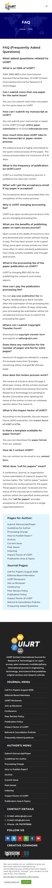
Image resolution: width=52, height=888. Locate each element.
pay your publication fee (25, 296)
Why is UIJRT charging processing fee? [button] (24, 206)
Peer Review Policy (17, 591)
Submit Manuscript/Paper (21, 524)
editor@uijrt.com (38, 128)
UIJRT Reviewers (16, 579)
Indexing (12, 551)
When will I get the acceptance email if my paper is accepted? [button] (26, 187)
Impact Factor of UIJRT (19, 555)
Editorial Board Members (21, 575)
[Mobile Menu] (46, 6)
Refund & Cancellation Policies (23, 602)
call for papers (21, 499)
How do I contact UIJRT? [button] (18, 450)
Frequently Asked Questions (22, 606)
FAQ (30, 29)
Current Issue (14, 543)
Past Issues (13, 547)
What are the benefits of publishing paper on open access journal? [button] (25, 226)
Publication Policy (17, 594)
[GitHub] (26, 838)
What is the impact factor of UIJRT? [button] (25, 410)
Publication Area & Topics (21, 558)
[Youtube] (38, 838)
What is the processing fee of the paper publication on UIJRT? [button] (23, 265)
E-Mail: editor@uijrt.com (19, 816)
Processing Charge (17, 532)
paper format (39, 440)
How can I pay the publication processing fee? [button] (21, 288)
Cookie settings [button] (11, 882)
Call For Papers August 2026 (22, 571)
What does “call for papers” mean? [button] (24, 466)
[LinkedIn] (14, 838)
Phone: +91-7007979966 (19, 824)
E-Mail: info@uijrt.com (18, 820)
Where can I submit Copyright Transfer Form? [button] (21, 327)
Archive (11, 539)
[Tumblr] (32, 838)
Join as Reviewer (16, 583)
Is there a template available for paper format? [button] (22, 432)
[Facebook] (7, 838)
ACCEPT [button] (26, 882)
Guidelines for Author (19, 528)
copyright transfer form (32, 334)
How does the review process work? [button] (25, 375)
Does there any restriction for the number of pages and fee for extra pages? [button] (24, 348)
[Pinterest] (20, 838)
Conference (13, 587)
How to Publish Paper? (19, 535)
